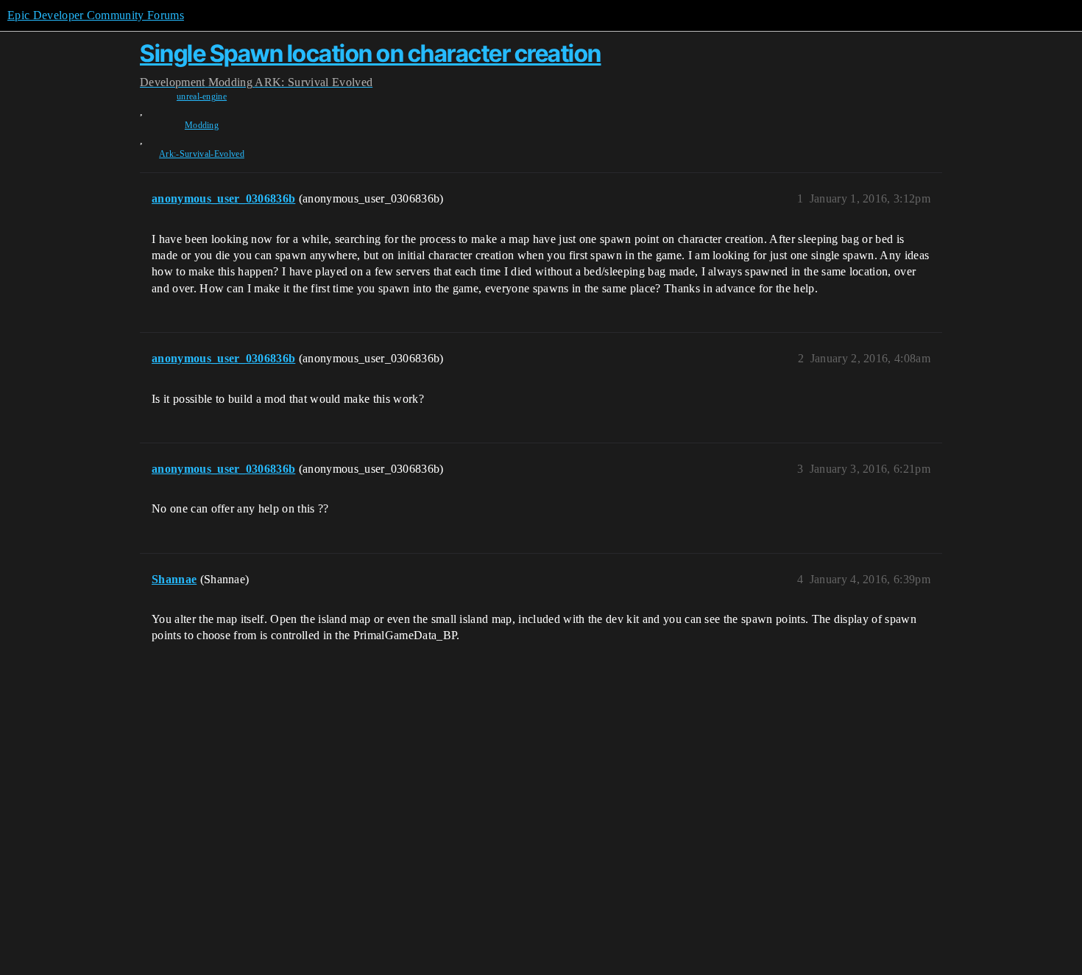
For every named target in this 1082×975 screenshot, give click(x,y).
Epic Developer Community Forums (95, 15)
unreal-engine (202, 96)
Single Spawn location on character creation (370, 53)
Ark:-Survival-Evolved (201, 154)
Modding (202, 125)
